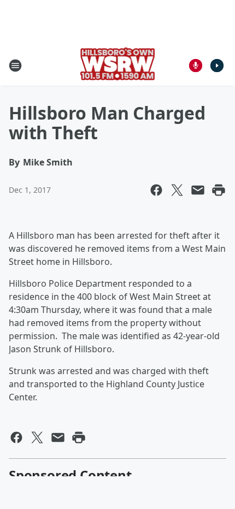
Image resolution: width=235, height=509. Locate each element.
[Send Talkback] (195, 65)
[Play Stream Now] (217, 65)
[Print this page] (218, 190)
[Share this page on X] (177, 190)
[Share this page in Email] (197, 190)
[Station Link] (117, 65)
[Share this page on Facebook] (156, 190)
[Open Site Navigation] (15, 65)
